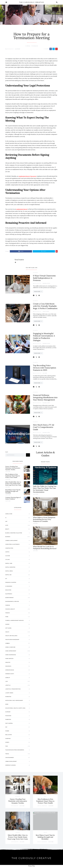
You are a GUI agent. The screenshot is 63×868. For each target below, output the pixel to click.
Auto (6, 525)
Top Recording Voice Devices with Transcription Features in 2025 (44, 367)
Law (6, 681)
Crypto (7, 551)
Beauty (7, 529)
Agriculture (8, 513)
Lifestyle (7, 685)
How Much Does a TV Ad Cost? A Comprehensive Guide (43, 427)
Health (7, 631)
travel (7, 753)
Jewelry (7, 677)
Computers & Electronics (12, 544)
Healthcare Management (12, 639)
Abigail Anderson (42, 805)
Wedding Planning (10, 765)
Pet (6, 727)
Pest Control (9, 723)
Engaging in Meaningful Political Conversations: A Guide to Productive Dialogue (44, 337)
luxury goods (9, 692)
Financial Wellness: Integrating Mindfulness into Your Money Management (45, 397)
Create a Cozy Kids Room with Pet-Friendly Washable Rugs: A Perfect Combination (45, 306)
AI (5, 517)
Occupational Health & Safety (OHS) (15, 708)
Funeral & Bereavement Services (14, 620)
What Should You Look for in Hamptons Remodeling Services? (44, 547)
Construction (9, 548)
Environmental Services (12, 601)
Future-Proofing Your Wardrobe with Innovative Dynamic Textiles (12, 468)
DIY (6, 578)
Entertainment (9, 597)
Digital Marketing (10, 567)
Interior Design (9, 670)
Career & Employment (11, 540)
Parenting (8, 719)
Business (31, 30)
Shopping (8, 738)
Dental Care (8, 563)
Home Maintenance (10, 654)
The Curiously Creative (31, 2)
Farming (7, 605)
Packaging (8, 715)
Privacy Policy (31, 866)
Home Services (9, 658)
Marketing (8, 696)
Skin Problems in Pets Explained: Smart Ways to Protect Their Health (12, 476)
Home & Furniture (10, 647)
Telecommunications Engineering (14, 749)
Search (6, 451)
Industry (7, 662)
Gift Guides (8, 628)
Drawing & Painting (10, 582)
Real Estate (8, 734)
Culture (7, 555)
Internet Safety (9, 673)
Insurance (8, 666)
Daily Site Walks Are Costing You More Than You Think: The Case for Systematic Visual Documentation (44, 489)
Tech (6, 746)
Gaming (7, 624)
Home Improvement (10, 650)
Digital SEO (8, 574)
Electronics (8, 593)
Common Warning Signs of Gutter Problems (13, 498)
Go (28, 454)
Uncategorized (9, 757)
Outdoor (7, 711)
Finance (7, 612)
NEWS (6, 704)
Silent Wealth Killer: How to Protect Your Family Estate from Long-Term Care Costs (13, 483)
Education (8, 590)
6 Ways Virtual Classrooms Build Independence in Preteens (44, 277)
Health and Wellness (11, 635)
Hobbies (7, 643)
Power (7, 730)
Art (6, 521)
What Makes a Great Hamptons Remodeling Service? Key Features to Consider (44, 519)
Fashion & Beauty (10, 609)
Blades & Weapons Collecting (13, 532)
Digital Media (9, 571)
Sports (7, 742)
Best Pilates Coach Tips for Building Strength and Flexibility (13, 491)
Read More (37, 291)
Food (6, 616)
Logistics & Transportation (13, 689)
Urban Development (11, 761)
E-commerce (8, 586)
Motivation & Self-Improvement (14, 700)
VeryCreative (10, 48)
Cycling (7, 559)
